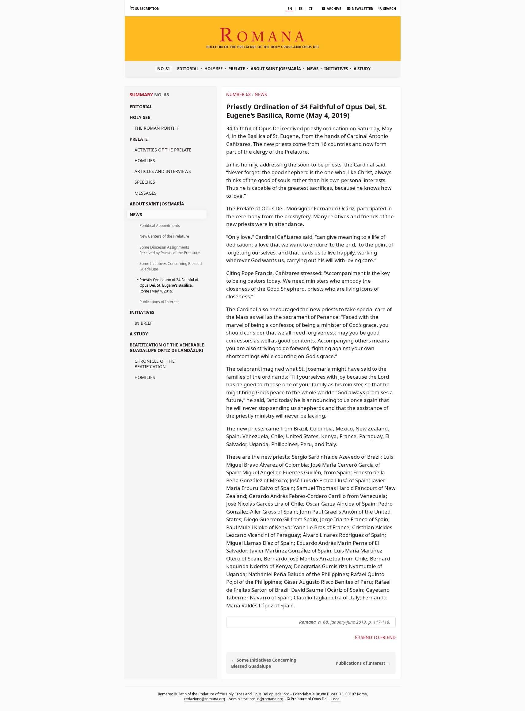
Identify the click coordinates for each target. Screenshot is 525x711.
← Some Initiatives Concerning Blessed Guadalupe (263, 663)
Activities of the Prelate (163, 150)
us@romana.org (269, 698)
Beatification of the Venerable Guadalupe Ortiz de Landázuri (167, 347)
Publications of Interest (159, 301)
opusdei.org (279, 694)
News (312, 68)
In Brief (143, 323)
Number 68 (238, 94)
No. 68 (161, 94)
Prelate (236, 68)
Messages (146, 193)
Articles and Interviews (163, 171)
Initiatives (336, 68)
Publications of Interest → (363, 663)
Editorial (188, 68)
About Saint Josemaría (276, 68)
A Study (362, 68)
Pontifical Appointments (159, 225)
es (300, 8)
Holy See (213, 68)
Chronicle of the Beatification (155, 363)
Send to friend (378, 637)
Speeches (145, 182)
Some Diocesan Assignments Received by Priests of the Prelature (169, 250)
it (310, 8)
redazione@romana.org (204, 698)
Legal (335, 698)
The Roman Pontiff (157, 128)
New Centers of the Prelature (164, 236)
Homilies (145, 160)
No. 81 (163, 68)
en (289, 8)
